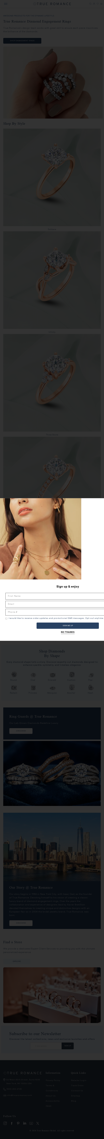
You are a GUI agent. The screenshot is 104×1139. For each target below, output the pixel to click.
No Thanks (68, 632)
